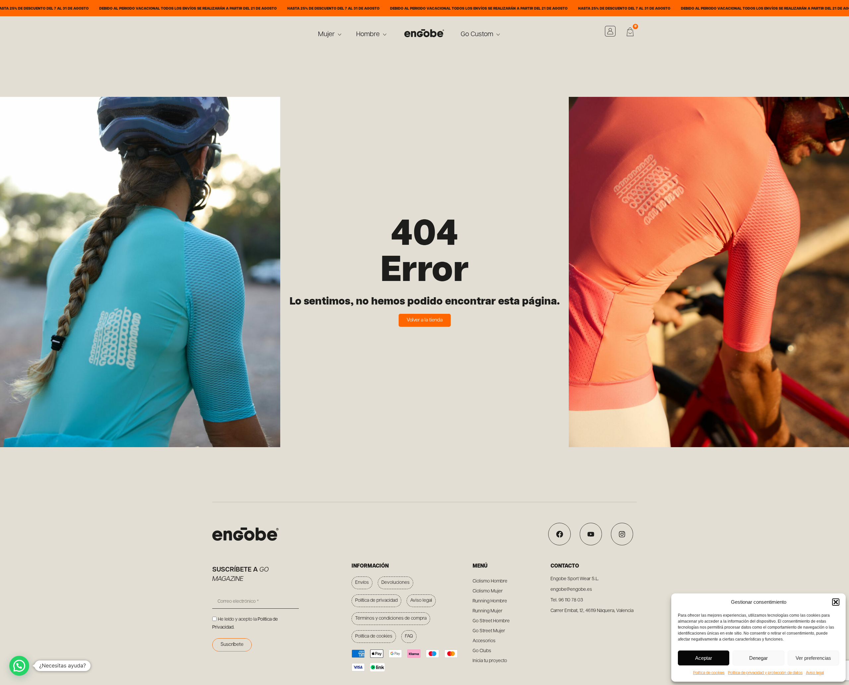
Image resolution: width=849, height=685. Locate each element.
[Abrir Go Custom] (498, 34)
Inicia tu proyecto (490, 660)
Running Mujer (487, 611)
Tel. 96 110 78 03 (567, 600)
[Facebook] (559, 534)
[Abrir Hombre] (384, 34)
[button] (835, 602)
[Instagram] (622, 534)
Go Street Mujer (489, 631)
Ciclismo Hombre (490, 581)
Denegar (758, 658)
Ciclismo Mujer (488, 591)
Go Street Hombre (491, 621)
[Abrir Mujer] (339, 34)
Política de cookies (709, 673)
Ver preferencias (813, 658)
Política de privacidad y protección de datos (765, 673)
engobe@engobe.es (571, 589)
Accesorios (484, 641)
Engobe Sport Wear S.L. (575, 579)
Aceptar (703, 658)
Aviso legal (815, 673)
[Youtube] (591, 534)
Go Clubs (482, 651)
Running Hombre (490, 601)
